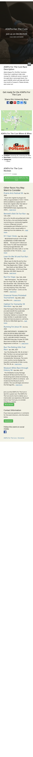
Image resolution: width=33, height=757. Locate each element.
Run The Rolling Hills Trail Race (15, 348)
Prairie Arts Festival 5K (13, 193)
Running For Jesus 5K (13, 326)
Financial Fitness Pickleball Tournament (15, 296)
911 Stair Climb (10, 236)
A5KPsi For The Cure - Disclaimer (14, 438)
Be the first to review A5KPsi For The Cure (16, 179)
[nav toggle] (29, 64)
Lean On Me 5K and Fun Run (16, 256)
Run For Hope (9, 277)
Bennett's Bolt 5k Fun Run (15, 213)
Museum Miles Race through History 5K (16, 369)
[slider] (8, 173)
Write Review (9, 404)
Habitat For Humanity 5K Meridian (14, 305)
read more (12, 210)
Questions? (8, 421)
